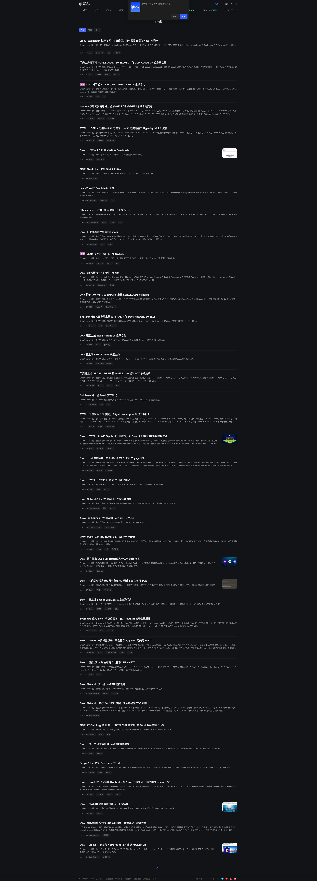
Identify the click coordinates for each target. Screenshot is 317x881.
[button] (236, 4)
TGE (98, 590)
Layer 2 (91, 285)
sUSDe (112, 222)
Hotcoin (91, 118)
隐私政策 (137, 878)
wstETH (117, 53)
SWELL (107, 75)
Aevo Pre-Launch (95, 527)
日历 (121, 10)
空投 (98, 489)
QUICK (116, 75)
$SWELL (101, 118)
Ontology (92, 734)
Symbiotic (100, 448)
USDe (104, 222)
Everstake (92, 631)
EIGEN (99, 609)
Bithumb (92, 326)
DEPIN (100, 140)
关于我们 (99, 878)
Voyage (99, 470)
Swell (91, 159)
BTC (117, 263)
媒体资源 (109, 878)
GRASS (91, 386)
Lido (90, 53)
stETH (118, 794)
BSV (97, 97)
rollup (110, 244)
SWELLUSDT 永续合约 (104, 364)
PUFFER (100, 263)
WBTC (100, 653)
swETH (109, 794)
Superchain (102, 285)
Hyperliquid (111, 140)
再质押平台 (107, 590)
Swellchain (100, 53)
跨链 (112, 200)
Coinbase (92, 404)
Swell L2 (110, 448)
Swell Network (111, 307)
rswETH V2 (106, 857)
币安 (90, 75)
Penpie (91, 772)
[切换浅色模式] (231, 3)
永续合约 (99, 307)
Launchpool (110, 426)
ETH (108, 734)
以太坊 (99, 549)
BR (104, 97)
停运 (108, 53)
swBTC (91, 653)
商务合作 (128, 878)
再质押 (130, 653)
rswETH (108, 609)
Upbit (91, 263)
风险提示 (146, 878)
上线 (108, 404)
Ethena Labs (93, 222)
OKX (90, 97)
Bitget (100, 426)
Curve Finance (111, 653)
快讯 (96, 10)
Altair (100, 326)
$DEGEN (111, 118)
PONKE (98, 75)
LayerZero (92, 200)
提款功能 (115, 693)
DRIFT (100, 386)
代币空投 (109, 470)
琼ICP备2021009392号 (205, 878)
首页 (85, 10)
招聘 (154, 878)
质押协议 (115, 549)
